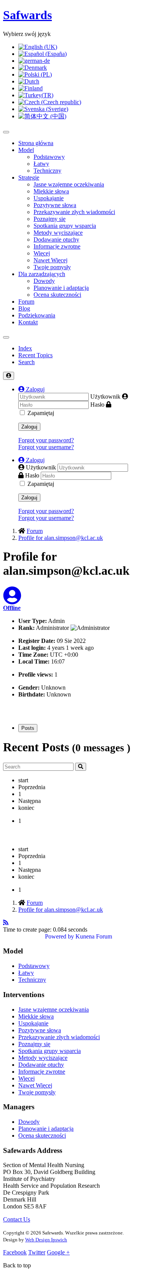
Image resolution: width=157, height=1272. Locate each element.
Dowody (44, 281)
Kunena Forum (93, 936)
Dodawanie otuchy (56, 239)
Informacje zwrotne (57, 246)
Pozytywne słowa (55, 205)
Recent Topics (35, 355)
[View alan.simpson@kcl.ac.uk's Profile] (12, 600)
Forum (26, 301)
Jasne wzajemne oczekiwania (69, 184)
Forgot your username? (46, 447)
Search (26, 362)
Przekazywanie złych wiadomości (74, 212)
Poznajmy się (50, 219)
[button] (31, 389)
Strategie (28, 177)
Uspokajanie (49, 198)
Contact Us (16, 1219)
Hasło (97, 404)
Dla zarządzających (41, 274)
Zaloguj (29, 427)
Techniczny (47, 170)
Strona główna (35, 143)
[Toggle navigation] (6, 337)
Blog (24, 308)
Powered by (59, 936)
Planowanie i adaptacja (61, 287)
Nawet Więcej (50, 260)
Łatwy (41, 163)
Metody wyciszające (58, 232)
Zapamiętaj (40, 413)
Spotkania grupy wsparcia (65, 225)
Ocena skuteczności (57, 294)
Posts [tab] (27, 728)
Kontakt (28, 322)
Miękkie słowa (51, 191)
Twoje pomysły (52, 267)
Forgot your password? (46, 440)
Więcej (42, 253)
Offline (12, 608)
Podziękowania (36, 315)
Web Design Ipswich (46, 1240)
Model (26, 150)
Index (25, 348)
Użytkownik (105, 396)
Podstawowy (49, 157)
